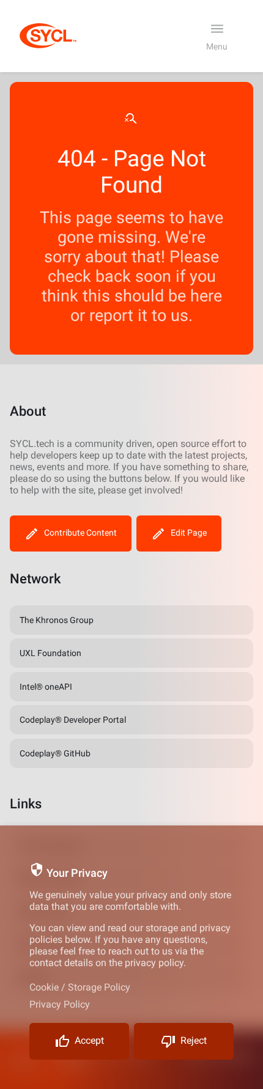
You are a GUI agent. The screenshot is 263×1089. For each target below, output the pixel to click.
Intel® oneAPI (46, 687)
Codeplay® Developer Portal (73, 720)
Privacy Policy (59, 1004)
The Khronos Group (57, 620)
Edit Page (189, 532)
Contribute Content (80, 532)
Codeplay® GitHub (55, 753)
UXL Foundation (50, 653)
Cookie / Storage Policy (79, 987)
